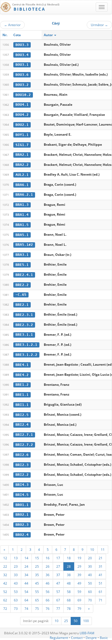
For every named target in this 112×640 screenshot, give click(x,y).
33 (16, 575)
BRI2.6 (22, 455)
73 (16, 608)
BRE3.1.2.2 (26, 355)
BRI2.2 (22, 475)
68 (69, 600)
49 (79, 583)
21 (100, 558)
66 (47, 600)
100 (86, 621)
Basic (104, 637)
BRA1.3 (22, 205)
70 (90, 600)
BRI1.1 (22, 405)
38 (69, 575)
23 (16, 566)
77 (58, 608)
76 (47, 608)
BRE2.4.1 (24, 275)
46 (47, 583)
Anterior (12, 25)
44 (26, 583)
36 (47, 575)
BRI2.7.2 (24, 445)
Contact (77, 637)
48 (69, 583)
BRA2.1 (22, 155)
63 (16, 600)
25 (37, 566)
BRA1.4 (22, 215)
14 (26, 558)
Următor (99, 25)
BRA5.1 (22, 235)
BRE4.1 (22, 365)
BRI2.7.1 (24, 435)
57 (58, 591)
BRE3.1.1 (24, 335)
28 (69, 566)
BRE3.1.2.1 (26, 345)
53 (16, 591)
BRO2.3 (22, 525)
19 (79, 558)
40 (90, 575)
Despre (91, 637)
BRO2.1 (22, 514)
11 (103, 549)
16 (47, 558)
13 (16, 558)
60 (90, 591)
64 (26, 600)
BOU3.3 (22, 45)
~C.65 (20, 295)
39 (79, 575)
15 (37, 558)
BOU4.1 (22, 104)
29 (79, 566)
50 (90, 583)
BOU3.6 (22, 75)
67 (58, 600)
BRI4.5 (22, 495)
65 (37, 600)
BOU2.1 (22, 125)
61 (100, 591)
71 (100, 600)
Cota (17, 35)
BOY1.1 (22, 135)
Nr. (4, 35)
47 (58, 583)
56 (47, 591)
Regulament (59, 637)
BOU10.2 (23, 95)
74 (26, 608)
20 (90, 558)
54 (26, 591)
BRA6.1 (22, 185)
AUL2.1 (22, 175)
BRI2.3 (22, 465)
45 (37, 583)
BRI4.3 (22, 485)
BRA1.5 (22, 225)
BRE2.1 (22, 305)
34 (26, 575)
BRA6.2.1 (24, 194)
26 (47, 566)
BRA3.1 (22, 255)
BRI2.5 (22, 415)
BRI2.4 (22, 424)
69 (79, 600)
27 (58, 566)
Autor (49, 35)
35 (37, 575)
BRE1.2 (22, 385)
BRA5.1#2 (24, 245)
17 (58, 558)
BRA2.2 (22, 165)
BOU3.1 (22, 65)
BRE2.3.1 (24, 315)
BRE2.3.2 (24, 325)
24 (26, 566)
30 (90, 566)
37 (58, 575)
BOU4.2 (22, 115)
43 (16, 583)
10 (92, 549)
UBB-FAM (87, 633)
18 (69, 558)
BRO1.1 (22, 505)
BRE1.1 (22, 395)
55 (37, 591)
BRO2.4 (22, 535)
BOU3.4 (22, 55)
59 (79, 591)
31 (100, 566)
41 (100, 575)
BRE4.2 (22, 375)
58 (69, 591)
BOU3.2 (22, 85)
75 (37, 608)
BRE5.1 (22, 265)
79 (79, 608)
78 (69, 608)
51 (100, 583)
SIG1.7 (22, 145)
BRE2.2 (22, 285)
